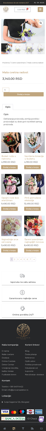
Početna (6, 63)
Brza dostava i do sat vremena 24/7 (16, 3)
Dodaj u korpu (23, 94)
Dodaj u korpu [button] (9, 167)
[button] (41, 23)
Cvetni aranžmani (18, 63)
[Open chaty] (41, 419)
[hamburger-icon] (40, 9)
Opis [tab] (7, 107)
